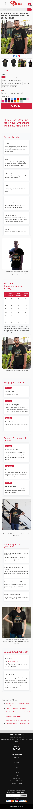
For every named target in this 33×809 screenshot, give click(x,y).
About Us (16, 757)
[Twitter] (17, 56)
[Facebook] (14, 56)
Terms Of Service (17, 775)
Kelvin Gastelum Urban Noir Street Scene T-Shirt (17, 720)
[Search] (29, 9)
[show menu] (4, 3)
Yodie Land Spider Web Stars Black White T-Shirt (17, 723)
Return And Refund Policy (16, 781)
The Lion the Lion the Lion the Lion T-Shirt (16, 708)
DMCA (16, 767)
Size (3, 90)
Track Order (16, 762)
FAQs (16, 765)
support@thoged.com (13, 661)
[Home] (16, 3)
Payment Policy (16, 786)
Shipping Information (16, 783)
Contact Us (16, 760)
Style (3, 74)
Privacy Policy (16, 778)
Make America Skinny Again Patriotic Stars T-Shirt (18, 711)
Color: (5, 96)
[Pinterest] (19, 56)
